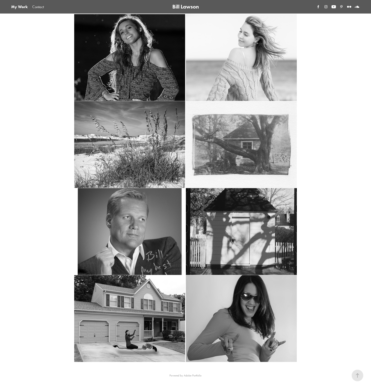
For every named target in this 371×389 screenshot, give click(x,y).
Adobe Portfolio (193, 375)
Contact (38, 6)
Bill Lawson (185, 6)
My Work (19, 6)
